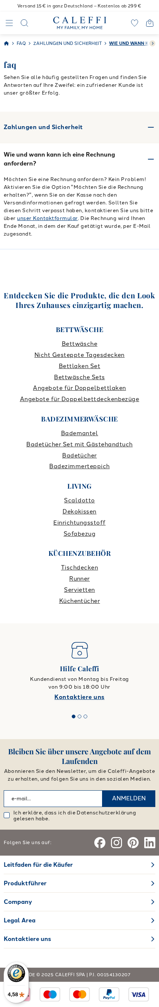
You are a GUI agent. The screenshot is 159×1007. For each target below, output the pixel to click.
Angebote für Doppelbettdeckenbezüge (79, 399)
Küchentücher (79, 600)
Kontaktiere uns (79, 697)
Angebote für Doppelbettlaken (79, 387)
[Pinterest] (133, 842)
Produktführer (25, 883)
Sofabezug (79, 533)
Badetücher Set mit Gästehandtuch (79, 444)
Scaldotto (79, 500)
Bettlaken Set (79, 366)
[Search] (24, 23)
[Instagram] (116, 842)
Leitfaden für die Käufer (38, 864)
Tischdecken (79, 567)
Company (18, 901)
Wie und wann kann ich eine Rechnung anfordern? (59, 159)
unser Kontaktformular (47, 218)
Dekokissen (79, 511)
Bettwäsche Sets (79, 377)
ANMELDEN (129, 798)
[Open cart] (149, 23)
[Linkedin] (149, 842)
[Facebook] (99, 842)
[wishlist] (134, 23)
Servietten (79, 589)
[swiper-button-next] (152, 43)
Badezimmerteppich (79, 466)
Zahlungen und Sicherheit (43, 127)
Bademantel (79, 433)
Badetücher (79, 455)
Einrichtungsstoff (79, 522)
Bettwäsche (80, 343)
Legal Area (19, 920)
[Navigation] (9, 23)
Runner (79, 578)
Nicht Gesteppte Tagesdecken (79, 354)
